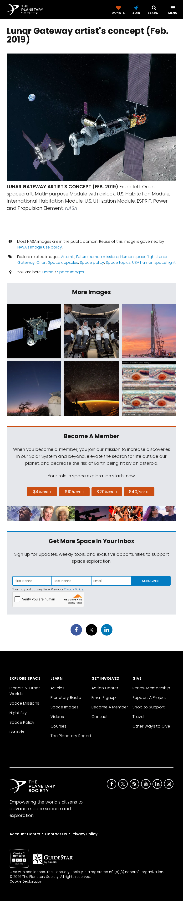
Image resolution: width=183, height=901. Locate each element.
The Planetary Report (71, 736)
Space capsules (63, 262)
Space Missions (24, 703)
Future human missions (97, 256)
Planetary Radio (66, 697)
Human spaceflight (138, 256)
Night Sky (18, 713)
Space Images (70, 272)
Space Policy (22, 722)
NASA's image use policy (39, 247)
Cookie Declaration (26, 881)
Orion (41, 262)
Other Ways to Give (151, 726)
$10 (74, 492)
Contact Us (56, 834)
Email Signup (104, 697)
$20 (107, 492)
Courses (58, 726)
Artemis (68, 256)
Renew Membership (151, 688)
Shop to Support (148, 707)
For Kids (17, 732)
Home (47, 272)
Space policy (92, 262)
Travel (138, 716)
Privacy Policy (73, 589)
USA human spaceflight (154, 262)
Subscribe (150, 580)
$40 (139, 492)
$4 (42, 492)
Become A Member (110, 707)
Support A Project (149, 697)
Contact (100, 716)
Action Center (105, 688)
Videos (57, 716)
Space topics (118, 262)
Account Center (25, 834)
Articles (57, 688)
